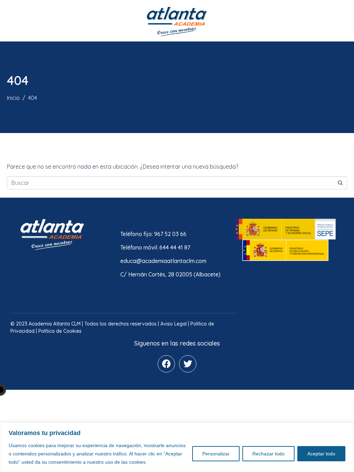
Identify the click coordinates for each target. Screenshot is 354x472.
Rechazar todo (268, 453)
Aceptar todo (321, 453)
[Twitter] (187, 363)
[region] (177, 447)
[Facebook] (166, 363)
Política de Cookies (60, 331)
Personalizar (216, 453)
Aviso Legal (173, 324)
